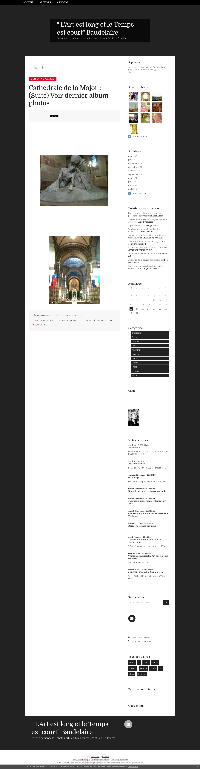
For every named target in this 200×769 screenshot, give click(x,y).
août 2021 (132, 156)
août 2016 (132, 178)
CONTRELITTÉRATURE (140, 250)
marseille (77, 320)
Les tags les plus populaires (119, 760)
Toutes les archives (141, 193)
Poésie (135, 362)
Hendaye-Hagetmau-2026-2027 (143, 254)
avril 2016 (132, 189)
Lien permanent (44, 315)
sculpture (136, 371)
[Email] (132, 618)
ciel (160, 668)
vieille (85, 320)
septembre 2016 (135, 174)
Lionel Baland (146, 232)
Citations (136, 341)
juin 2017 (132, 160)
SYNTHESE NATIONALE (150, 238)
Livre (134, 345)
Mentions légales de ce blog (83, 763)
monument (67, 320)
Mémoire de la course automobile (144, 260)
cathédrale (44, 320)
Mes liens (136, 350)
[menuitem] (29, 2)
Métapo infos (151, 225)
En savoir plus (133, 767)
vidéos (135, 375)
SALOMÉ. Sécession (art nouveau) (146, 572)
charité (92, 320)
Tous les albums (139, 136)
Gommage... (134, 477)
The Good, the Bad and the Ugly (143, 241)
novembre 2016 (135, 167)
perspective (55, 320)
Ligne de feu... (134, 225)
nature (155, 662)
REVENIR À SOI (136, 447)
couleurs (133, 668)
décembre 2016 (135, 163)
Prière (134, 366)
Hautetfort (105, 757)
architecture (107, 320)
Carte (132, 390)
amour (146, 662)
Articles (70, 315)
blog (142, 763)
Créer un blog (95, 757)
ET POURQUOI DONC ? (147, 268)
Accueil (28, 2)
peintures (136, 354)
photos (78, 315)
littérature (141, 674)
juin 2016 (132, 182)
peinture (143, 668)
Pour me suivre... (137, 464)
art (98, 320)
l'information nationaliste (150, 216)
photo (132, 674)
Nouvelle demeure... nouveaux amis (147, 491)
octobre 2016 (134, 171)
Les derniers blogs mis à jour (81, 760)
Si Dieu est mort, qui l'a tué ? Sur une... (146, 247)
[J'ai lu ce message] (197, 767)
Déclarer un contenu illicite (65, 763)
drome (132, 662)
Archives (45, 2)
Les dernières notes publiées (100, 760)
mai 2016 (132, 185)
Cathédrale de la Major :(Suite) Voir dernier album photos (69, 95)
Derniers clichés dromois (142, 526)
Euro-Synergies (145, 222)
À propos (62, 2)
